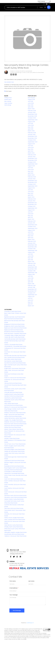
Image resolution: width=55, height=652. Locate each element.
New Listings (7, 101)
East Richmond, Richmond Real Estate (15, 363)
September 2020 (32, 228)
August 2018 (31, 274)
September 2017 (32, 295)
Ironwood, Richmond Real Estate (13, 405)
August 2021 (31, 210)
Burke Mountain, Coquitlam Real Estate (15, 333)
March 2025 (31, 131)
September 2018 (32, 272)
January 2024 (31, 156)
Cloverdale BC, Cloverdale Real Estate (15, 346)
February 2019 (32, 263)
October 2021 (31, 206)
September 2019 (32, 250)
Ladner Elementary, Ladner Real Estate (15, 418)
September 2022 (32, 186)
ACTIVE (44, 4)
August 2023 (31, 166)
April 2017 (30, 304)
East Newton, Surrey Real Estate (13, 361)
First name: (13, 581)
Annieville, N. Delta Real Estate (12, 311)
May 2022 (30, 193)
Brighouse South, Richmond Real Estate (15, 328)
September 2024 (32, 142)
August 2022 (31, 188)
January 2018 (31, 287)
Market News (8, 99)
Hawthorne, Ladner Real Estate (13, 398)
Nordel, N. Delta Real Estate (11, 438)
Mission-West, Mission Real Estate (13, 429)
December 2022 (32, 180)
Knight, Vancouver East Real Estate (14, 414)
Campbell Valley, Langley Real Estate (14, 335)
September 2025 (32, 120)
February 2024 (32, 155)
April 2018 (30, 282)
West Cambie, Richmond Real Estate (14, 519)
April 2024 (30, 151)
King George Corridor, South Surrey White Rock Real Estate (29, 72)
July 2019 (30, 254)
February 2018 (32, 285)
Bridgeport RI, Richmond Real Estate (14, 324)
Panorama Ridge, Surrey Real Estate (14, 449)
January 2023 (31, 179)
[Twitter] (14, 557)
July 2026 (30, 101)
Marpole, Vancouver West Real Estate (15, 422)
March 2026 (31, 109)
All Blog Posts (8, 98)
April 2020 (30, 237)
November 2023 (32, 160)
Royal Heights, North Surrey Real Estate (15, 468)
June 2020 (31, 234)
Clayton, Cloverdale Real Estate (13, 344)
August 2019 (31, 252)
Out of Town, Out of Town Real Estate (14, 444)
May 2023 (30, 171)
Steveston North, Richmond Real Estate (15, 495)
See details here (9, 82)
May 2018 (30, 280)
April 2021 (30, 217)
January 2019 (31, 265)
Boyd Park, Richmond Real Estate (13, 319)
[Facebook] (11, 557)
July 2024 (30, 145)
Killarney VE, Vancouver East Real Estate (15, 407)
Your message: (14, 595)
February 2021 (31, 221)
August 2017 (31, 296)
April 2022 (30, 195)
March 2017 (31, 306)
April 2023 (30, 173)
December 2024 (32, 136)
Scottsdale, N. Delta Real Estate (13, 471)
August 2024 (31, 144)
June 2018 (30, 278)
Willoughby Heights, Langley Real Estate (15, 532)
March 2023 (31, 175)
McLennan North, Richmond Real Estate (15, 424)
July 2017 (30, 298)
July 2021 (30, 212)
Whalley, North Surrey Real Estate (13, 527)
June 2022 (31, 191)
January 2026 (31, 112)
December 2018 (32, 267)
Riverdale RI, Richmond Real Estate (14, 466)
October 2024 (32, 140)
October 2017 (31, 293)
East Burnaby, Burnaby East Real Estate (15, 355)
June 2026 (31, 103)
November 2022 (32, 182)
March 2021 (31, 219)
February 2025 (32, 132)
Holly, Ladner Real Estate (11, 403)
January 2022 (31, 201)
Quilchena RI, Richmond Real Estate (14, 460)
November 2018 (32, 269)
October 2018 (31, 271)
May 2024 (30, 149)
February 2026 (32, 110)
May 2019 (30, 258)
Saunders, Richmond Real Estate (13, 470)
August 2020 (31, 230)
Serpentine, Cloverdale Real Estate (14, 473)
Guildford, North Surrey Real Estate (14, 394)
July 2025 (30, 123)
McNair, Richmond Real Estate (12, 427)
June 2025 (31, 125)
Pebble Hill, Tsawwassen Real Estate (14, 451)
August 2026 (31, 99)
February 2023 (32, 177)
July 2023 (30, 167)
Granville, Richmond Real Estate (13, 392)
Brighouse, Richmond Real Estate (13, 330)
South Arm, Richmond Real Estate (13, 479)
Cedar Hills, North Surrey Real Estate (14, 337)
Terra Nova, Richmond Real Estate (13, 508)
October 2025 (32, 118)
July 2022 (30, 190)
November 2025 (32, 116)
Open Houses (8, 103)
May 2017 (30, 302)
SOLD (50, 4)
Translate (48, 2)
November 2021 (32, 204)
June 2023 (31, 169)
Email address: (14, 588)
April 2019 (30, 260)
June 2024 (31, 147)
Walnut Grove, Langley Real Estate (14, 517)
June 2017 (30, 300)
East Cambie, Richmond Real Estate (14, 357)
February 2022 (32, 199)
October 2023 (32, 162)
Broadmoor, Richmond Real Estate (14, 331)
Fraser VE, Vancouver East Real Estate (15, 377)
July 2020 (30, 232)
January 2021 (31, 223)
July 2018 (30, 276)
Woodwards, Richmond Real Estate (14, 534)
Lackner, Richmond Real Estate (13, 416)
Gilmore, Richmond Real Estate (13, 383)
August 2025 (31, 121)
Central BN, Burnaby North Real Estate (14, 339)
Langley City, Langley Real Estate (13, 420)
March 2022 (31, 197)
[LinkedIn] (20, 557)
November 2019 (32, 247)
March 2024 (31, 153)
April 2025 (30, 129)
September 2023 (32, 164)
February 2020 (32, 241)
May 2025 (30, 127)
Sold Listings (7, 105)
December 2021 (32, 202)
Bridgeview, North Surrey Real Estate (14, 326)
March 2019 (31, 261)
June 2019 (30, 256)
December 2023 (32, 158)
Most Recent (31, 98)
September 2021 (32, 208)
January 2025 (31, 134)
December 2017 (32, 289)
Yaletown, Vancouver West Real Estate (15, 536)
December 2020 (32, 225)
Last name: (31, 581)
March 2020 (31, 239)
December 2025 (32, 114)
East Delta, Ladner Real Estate (12, 359)
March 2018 (31, 284)
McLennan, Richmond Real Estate (13, 425)
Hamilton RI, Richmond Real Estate (13, 396)
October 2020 (32, 226)
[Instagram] (17, 557)
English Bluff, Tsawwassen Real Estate (14, 368)
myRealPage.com (30, 622)
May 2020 (30, 236)
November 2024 (32, 138)
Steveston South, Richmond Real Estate (15, 497)
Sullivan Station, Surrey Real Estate (14, 499)
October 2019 (31, 248)
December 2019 (32, 245)
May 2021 (30, 215)
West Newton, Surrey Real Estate (13, 525)
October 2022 (32, 184)
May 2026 (30, 105)
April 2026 (30, 107)
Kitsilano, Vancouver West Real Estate (15, 412)
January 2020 (31, 243)
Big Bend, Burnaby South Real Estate (14, 317)
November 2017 (32, 291)
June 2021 (30, 214)
